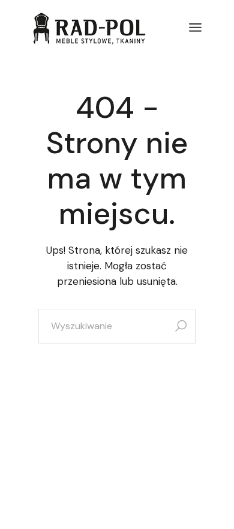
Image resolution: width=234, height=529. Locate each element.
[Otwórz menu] (195, 28)
